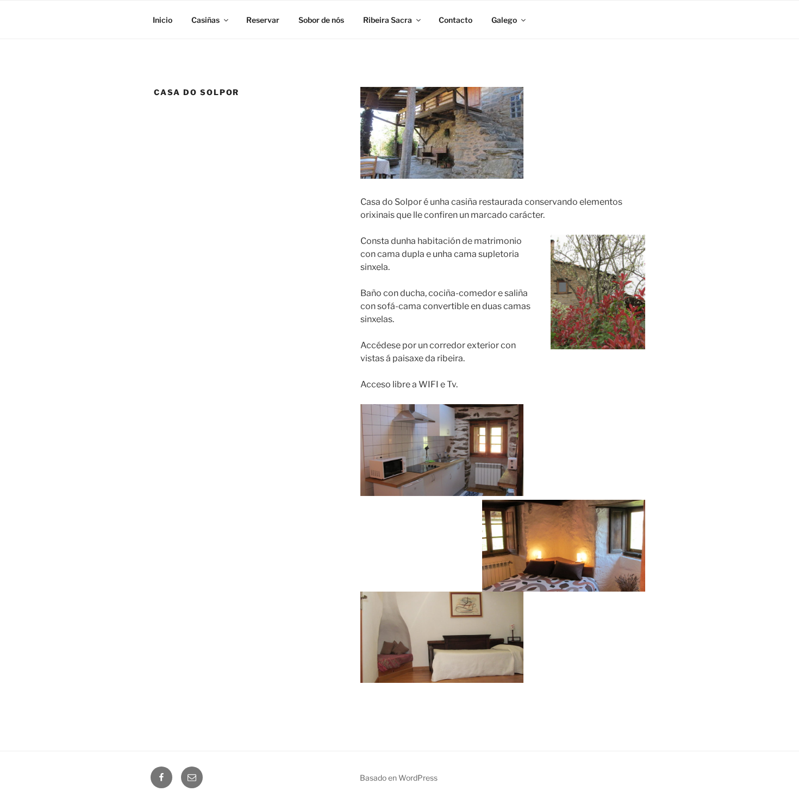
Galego (504, 19)
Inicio (162, 19)
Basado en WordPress (399, 777)
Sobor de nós (321, 19)
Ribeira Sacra (387, 19)
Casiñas (205, 19)
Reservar (262, 19)
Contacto (455, 19)
